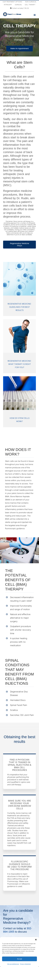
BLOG (27, 8)
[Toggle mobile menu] (35, 15)
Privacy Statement (25, 964)
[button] (36, 940)
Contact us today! (17, 8)
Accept (19, 959)
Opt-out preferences (13, 964)
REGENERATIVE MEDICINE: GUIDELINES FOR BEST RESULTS (19, 307)
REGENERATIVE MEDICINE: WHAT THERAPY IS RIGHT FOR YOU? (19, 364)
